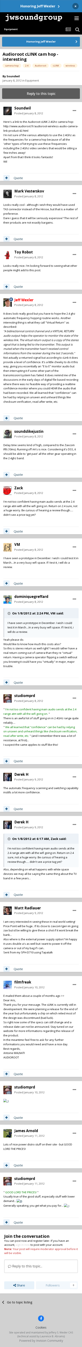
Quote (18, 178)
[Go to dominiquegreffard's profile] (7, 599)
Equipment (32, 80)
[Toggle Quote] (9, 613)
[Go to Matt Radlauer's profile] (7, 910)
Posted (28, 113)
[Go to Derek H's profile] (7, 777)
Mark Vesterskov (29, 191)
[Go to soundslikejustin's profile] (7, 434)
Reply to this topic (41, 93)
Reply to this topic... (26, 1266)
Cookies (41, 1327)
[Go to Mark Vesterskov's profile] (7, 194)
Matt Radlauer (27, 908)
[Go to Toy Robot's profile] (7, 255)
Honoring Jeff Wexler (37, 6)
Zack (18, 487)
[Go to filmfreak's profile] (7, 985)
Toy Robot (23, 252)
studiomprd (24, 695)
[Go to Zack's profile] (7, 490)
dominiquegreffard (31, 596)
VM (17, 544)
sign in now (23, 1245)
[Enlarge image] (6, 1101)
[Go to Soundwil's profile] (7, 111)
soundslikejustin (29, 431)
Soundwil (13, 76)
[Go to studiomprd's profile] (7, 698)
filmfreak (22, 982)
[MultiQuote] (6, 178)
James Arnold (26, 1130)
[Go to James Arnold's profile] (7, 1133)
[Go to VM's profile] (7, 547)
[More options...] (74, 110)
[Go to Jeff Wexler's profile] (7, 302)
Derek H (21, 774)
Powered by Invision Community (41, 1341)
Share (20, 1285)
